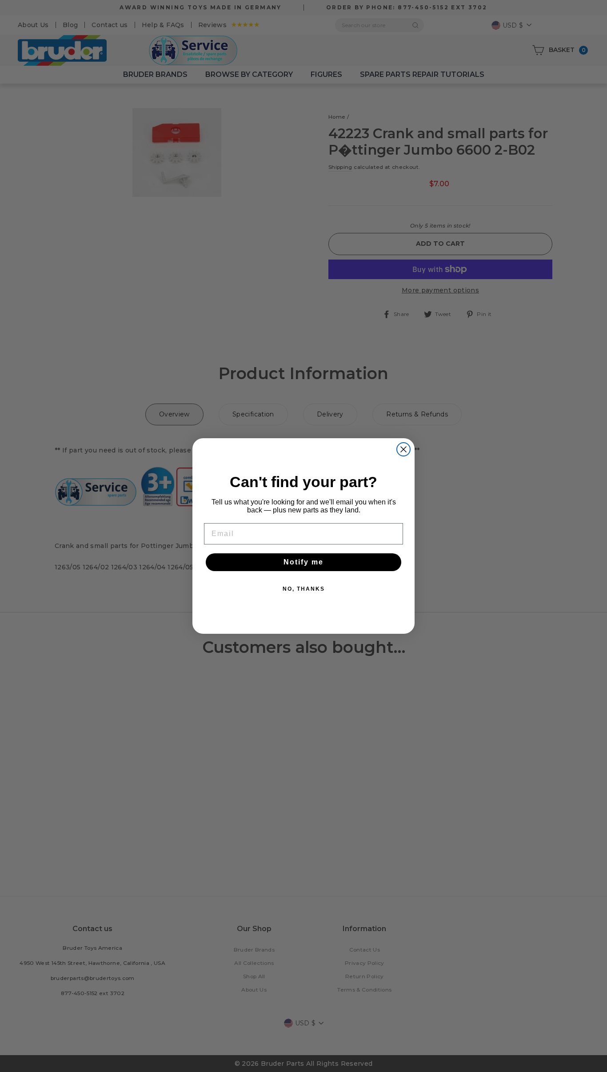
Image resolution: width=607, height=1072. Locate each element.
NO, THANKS (304, 589)
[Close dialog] (403, 449)
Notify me (303, 562)
